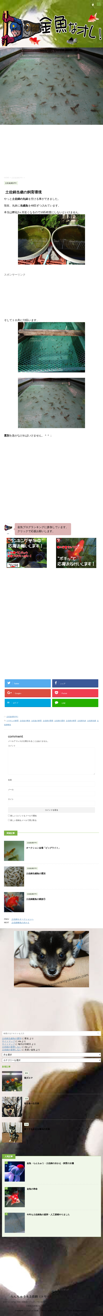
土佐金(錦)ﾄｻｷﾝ (12, 717)
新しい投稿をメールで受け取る (23, 820)
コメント (12, 746)
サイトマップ (8, 1041)
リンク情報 (38, 1290)
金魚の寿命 (32, 1189)
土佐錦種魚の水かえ (20, 922)
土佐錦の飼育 (71, 721)
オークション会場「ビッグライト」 (43, 848)
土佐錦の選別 (59, 721)
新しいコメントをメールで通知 (23, 816)
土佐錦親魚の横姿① (35, 899)
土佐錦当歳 (91, 721)
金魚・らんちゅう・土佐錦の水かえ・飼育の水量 (50, 1163)
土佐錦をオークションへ (22, 919)
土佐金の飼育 (36, 721)
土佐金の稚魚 (25, 721)
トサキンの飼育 (12, 721)
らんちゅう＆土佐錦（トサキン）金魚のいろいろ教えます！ (52, 1296)
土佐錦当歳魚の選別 (35, 873)
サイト (11, 799)
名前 (10, 780)
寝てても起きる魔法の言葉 (37, 1129)
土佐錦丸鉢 (81, 721)
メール (11, 789)
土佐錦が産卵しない (11, 1047)
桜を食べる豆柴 (31, 1103)
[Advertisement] (51, 150)
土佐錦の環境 (48, 721)
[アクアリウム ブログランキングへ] (76, 567)
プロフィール (51, 1290)
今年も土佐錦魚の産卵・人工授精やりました (48, 1214)
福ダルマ (28, 1078)
